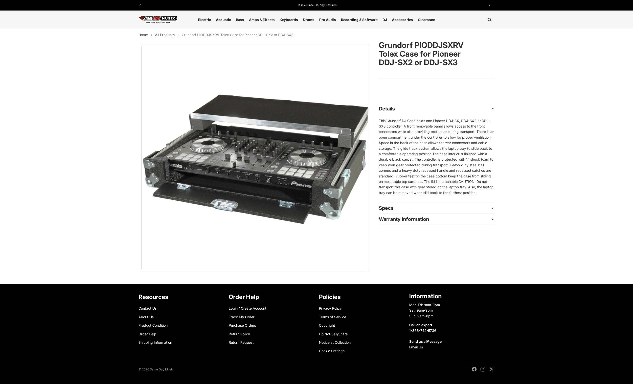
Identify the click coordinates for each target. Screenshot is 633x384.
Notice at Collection (335, 342)
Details (387, 109)
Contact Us (147, 308)
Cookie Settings (331, 351)
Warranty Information (404, 219)
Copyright (327, 325)
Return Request (241, 342)
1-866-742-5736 (422, 330)
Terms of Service (332, 317)
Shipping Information (155, 342)
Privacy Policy (330, 308)
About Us (146, 317)
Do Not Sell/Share (333, 334)
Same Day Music (162, 369)
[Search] (489, 19)
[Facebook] (474, 369)
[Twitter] (492, 369)
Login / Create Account (247, 308)
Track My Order (241, 317)
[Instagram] (483, 369)
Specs (386, 208)
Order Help (147, 334)
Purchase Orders (242, 325)
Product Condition (153, 325)
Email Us (416, 347)
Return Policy (239, 334)
